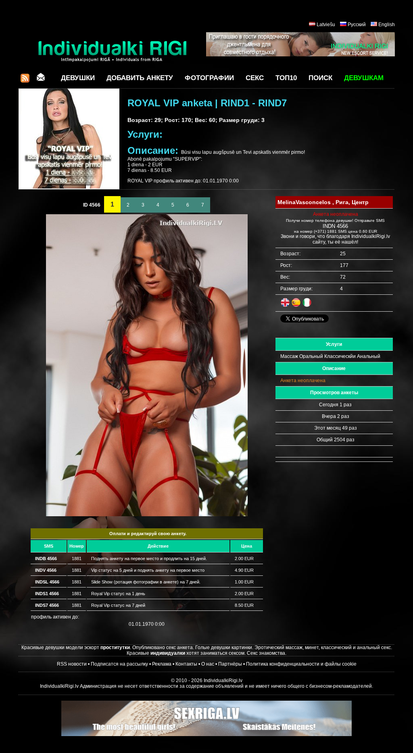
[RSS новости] (25, 80)
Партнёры (230, 664)
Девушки (78, 78)
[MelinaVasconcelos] (147, 514)
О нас (207, 664)
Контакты (186, 664)
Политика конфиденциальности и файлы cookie (301, 664)
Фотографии (209, 78)
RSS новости (72, 664)
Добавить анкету (139, 78)
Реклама (161, 664)
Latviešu (326, 24)
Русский (357, 24)
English (386, 24)
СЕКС (255, 78)
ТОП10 (286, 78)
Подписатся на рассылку (119, 664)
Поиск (320, 78)
